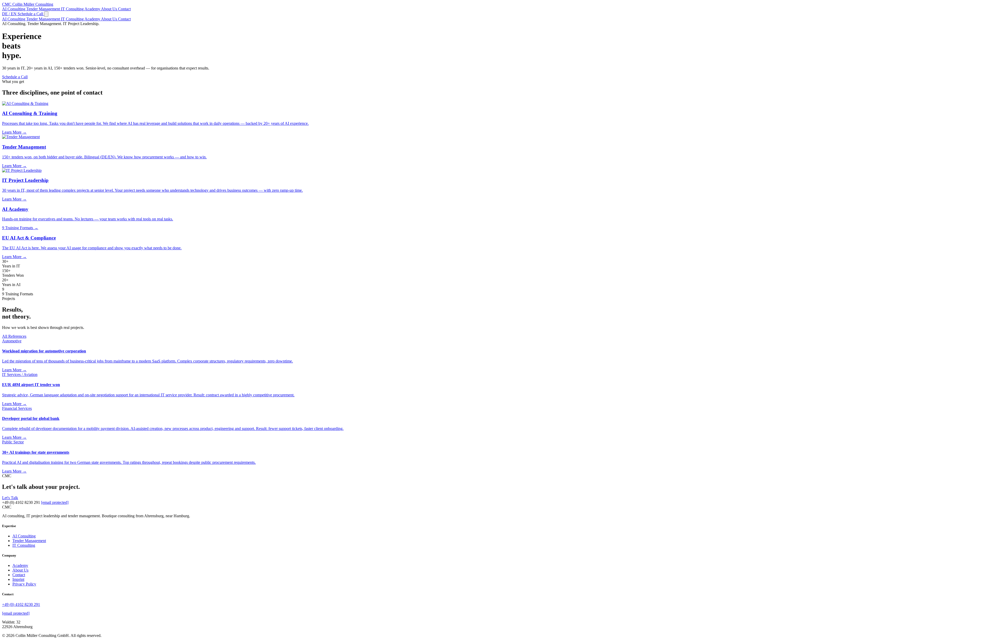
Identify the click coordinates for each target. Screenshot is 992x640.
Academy (92, 9)
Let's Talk (10, 498)
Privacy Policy (24, 584)
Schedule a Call (31, 14)
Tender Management (43, 9)
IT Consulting (72, 9)
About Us (109, 9)
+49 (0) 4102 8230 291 (21, 604)
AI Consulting (14, 9)
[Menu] (46, 14)
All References (14, 336)
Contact (124, 9)
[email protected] (54, 502)
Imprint (18, 579)
